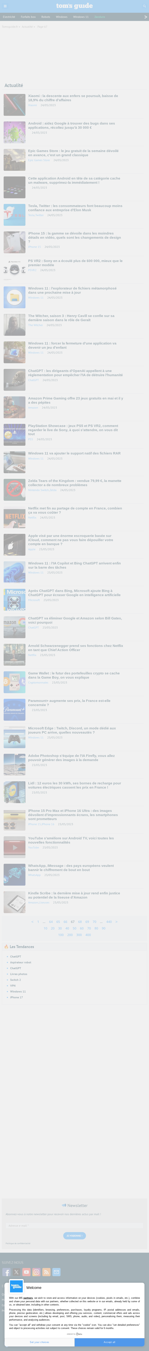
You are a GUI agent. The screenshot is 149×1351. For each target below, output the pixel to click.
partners (28, 1298)
